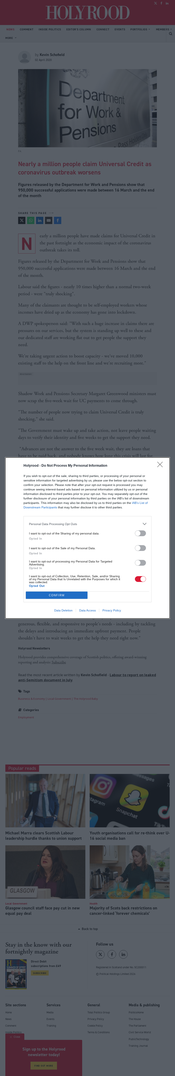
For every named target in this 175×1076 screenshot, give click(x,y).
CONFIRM (57, 595)
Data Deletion (63, 610)
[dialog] (87, 538)
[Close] (161, 466)
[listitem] (87, 524)
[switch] (140, 533)
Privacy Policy (111, 610)
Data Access (87, 610)
